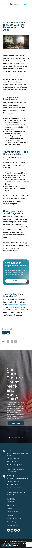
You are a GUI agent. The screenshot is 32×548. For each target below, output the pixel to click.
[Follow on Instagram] (8, 332)
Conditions (10, 505)
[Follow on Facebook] (4, 332)
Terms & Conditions (13, 525)
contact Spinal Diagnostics (17, 305)
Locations (10, 515)
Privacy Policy (11, 522)
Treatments (10, 501)
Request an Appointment (14, 518)
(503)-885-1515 (14, 458)
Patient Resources (12, 512)
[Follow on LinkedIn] (12, 530)
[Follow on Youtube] (18, 530)
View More (16, 423)
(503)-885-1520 (14, 461)
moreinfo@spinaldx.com (18, 465)
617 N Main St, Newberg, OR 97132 (17, 478)
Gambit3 (19, 543)
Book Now (16, 281)
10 (22, 437)
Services (10, 508)
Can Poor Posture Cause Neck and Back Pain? (15, 384)
